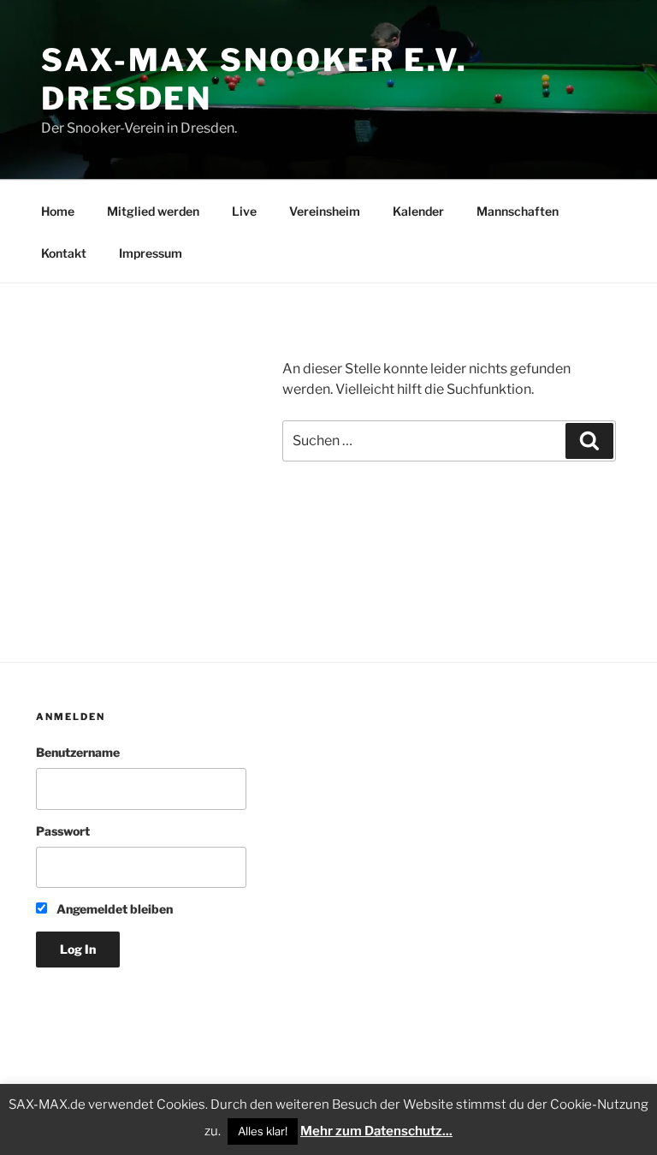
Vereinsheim (324, 211)
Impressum (150, 253)
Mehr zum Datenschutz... (376, 1131)
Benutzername (78, 752)
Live (244, 211)
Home (57, 211)
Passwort (63, 831)
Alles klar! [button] (262, 1131)
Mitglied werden (153, 211)
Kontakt (63, 253)
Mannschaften (517, 211)
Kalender (418, 211)
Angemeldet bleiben (113, 909)
